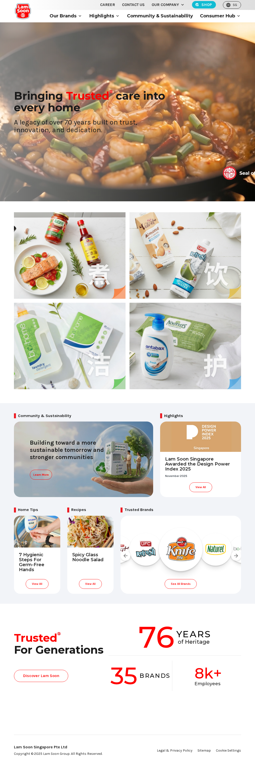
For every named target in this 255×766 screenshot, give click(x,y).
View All (200, 487)
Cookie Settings (228, 750)
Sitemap (204, 750)
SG (235, 5)
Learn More (41, 474)
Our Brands (63, 16)
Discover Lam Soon (41, 675)
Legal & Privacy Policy (174, 750)
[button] (182, 4)
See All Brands (181, 584)
